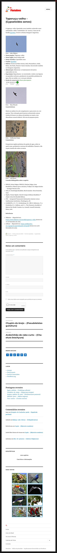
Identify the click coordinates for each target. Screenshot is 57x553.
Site (7, 291)
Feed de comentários (13, 374)
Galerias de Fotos (11, 540)
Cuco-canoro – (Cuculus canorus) (17, 398)
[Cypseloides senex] (24, 44)
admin (9, 233)
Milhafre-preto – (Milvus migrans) (17, 396)
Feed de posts (11, 372)
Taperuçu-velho (13, 235)
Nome (7, 277)
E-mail (8, 284)
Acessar (9, 370)
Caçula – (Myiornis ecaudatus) (24, 426)
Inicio (7, 529)
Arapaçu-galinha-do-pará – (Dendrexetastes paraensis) (24, 394)
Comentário (10, 255)
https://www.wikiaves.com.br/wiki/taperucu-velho (21, 219)
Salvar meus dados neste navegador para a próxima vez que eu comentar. (25, 299)
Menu (48, 9)
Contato (8, 544)
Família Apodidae (29, 233)
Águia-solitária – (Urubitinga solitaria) (18, 390)
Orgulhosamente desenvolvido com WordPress (35, 548)
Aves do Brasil (10, 533)
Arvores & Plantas (11, 536)
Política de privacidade (17, 548)
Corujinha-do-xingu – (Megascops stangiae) (20, 392)
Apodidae (13, 32)
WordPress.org (11, 376)
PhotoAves (8, 548)
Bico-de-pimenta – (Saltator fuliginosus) (26, 439)
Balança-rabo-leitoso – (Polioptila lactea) (25, 420)
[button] (56, 1)
